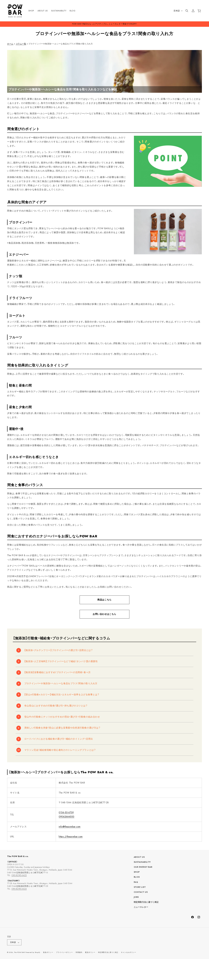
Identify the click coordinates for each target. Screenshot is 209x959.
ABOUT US (139, 857)
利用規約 (79, 952)
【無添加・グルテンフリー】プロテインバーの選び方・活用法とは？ (58, 650)
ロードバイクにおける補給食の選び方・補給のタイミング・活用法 (58, 738)
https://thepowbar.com (71, 836)
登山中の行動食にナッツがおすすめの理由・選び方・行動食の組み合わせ (62, 716)
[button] (187, 11)
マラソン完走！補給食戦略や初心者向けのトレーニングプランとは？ (60, 750)
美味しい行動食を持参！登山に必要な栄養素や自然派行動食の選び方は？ (62, 727)
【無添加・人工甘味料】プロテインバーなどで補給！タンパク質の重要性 (61, 661)
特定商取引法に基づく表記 (146, 902)
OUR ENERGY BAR (143, 867)
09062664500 (66, 816)
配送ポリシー (90, 952)
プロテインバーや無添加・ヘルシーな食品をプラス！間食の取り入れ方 (60, 683)
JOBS (136, 897)
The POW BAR (19, 952)
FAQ (136, 882)
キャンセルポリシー (128, 952)
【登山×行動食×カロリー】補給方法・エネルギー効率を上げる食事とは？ (61, 694)
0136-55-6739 (66, 812)
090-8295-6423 (19, 875)
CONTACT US (141, 892)
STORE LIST (140, 887)
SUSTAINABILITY (142, 862)
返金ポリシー (48, 952)
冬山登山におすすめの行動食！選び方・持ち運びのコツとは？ (56, 705)
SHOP (137, 872)
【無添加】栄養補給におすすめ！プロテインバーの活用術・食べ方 (57, 672)
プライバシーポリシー (64, 952)
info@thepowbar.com (69, 826)
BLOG (137, 877)
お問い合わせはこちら (104, 614)
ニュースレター (141, 907)
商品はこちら (104, 599)
